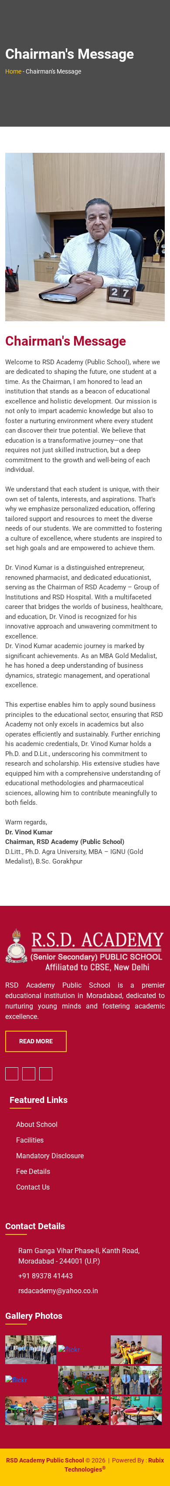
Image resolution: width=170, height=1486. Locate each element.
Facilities (30, 1140)
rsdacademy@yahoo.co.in (58, 1291)
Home (13, 71)
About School (37, 1124)
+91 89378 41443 (45, 1276)
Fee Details (33, 1171)
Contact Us (33, 1187)
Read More (36, 1041)
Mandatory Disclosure (50, 1156)
